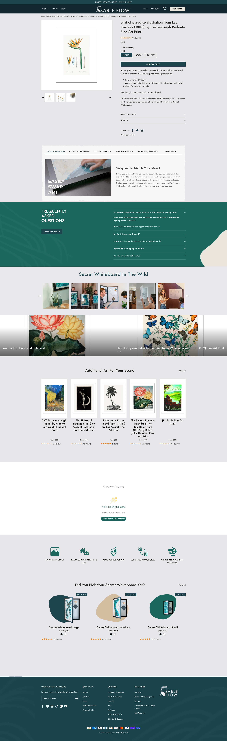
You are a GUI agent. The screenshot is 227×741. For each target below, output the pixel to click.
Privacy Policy (89, 710)
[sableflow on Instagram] (52, 706)
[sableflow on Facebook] (42, 706)
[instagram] (142, 130)
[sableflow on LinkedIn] (61, 706)
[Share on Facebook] (132, 130)
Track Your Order (115, 696)
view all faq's (52, 231)
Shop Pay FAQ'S (115, 714)
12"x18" (126, 55)
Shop (44, 9)
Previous (124, 135)
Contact (86, 696)
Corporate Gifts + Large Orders (145, 707)
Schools (138, 701)
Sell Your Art (140, 713)
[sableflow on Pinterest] (47, 706)
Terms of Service (89, 705)
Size (123, 51)
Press (85, 701)
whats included (128, 114)
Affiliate (138, 692)
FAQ (109, 705)
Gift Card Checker (115, 719)
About (55, 9)
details (124, 120)
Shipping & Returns (116, 692)
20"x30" (151, 55)
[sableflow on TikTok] (56, 706)
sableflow (111, 733)
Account (111, 710)
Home (43, 16)
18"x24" (138, 55)
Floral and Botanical (64, 16)
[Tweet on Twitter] (137, 130)
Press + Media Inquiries (144, 696)
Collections (51, 16)
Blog (63, 9)
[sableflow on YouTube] (65, 706)
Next (133, 135)
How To (111, 701)
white (65, 634)
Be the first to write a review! (114, 519)
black (62, 634)
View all (182, 370)
